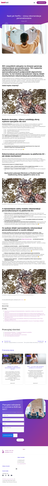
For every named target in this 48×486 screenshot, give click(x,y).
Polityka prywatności (7, 479)
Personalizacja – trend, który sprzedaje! (12, 333)
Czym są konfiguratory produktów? (12, 336)
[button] (34, 3)
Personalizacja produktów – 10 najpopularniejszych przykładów (18, 332)
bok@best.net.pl (9, 452)
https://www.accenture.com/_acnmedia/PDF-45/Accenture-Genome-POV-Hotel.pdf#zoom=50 (24, 314)
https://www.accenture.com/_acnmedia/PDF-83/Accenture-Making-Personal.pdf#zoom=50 (24, 313)
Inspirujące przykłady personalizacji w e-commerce (15, 334)
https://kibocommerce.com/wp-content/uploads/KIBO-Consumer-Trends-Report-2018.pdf (23, 320)
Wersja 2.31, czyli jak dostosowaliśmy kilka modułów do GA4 (12, 368)
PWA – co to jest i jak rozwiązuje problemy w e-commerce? (35, 367)
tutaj (39, 159)
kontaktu (22, 299)
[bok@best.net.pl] (3, 452)
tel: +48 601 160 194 (22, 463)
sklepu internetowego (27, 239)
